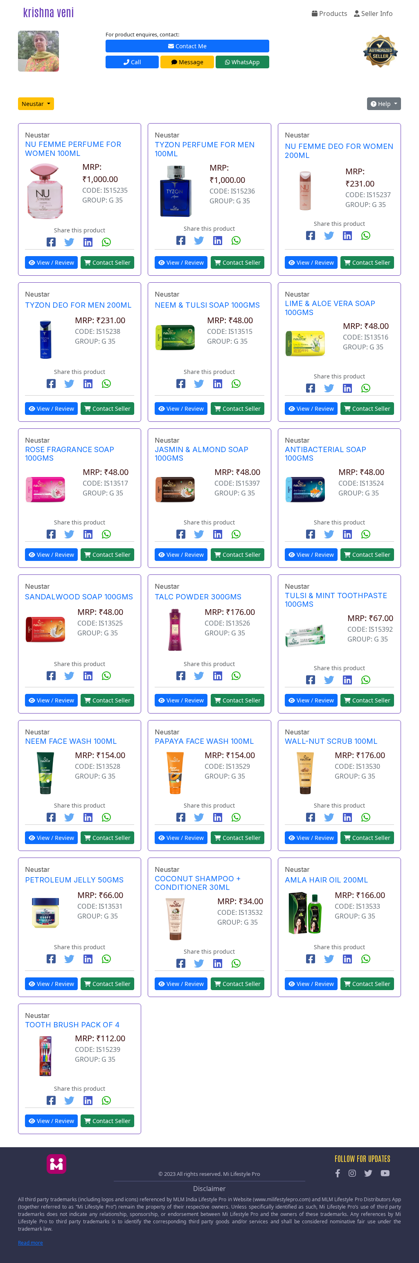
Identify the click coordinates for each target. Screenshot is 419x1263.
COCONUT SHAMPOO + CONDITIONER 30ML (198, 883)
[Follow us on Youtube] (385, 1173)
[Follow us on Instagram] (352, 1173)
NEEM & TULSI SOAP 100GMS (207, 305)
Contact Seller (111, 262)
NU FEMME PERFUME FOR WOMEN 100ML (73, 149)
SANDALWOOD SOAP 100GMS (79, 596)
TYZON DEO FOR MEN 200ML (78, 305)
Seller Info (376, 13)
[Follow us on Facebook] (338, 1173)
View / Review (54, 262)
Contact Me (190, 46)
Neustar (33, 104)
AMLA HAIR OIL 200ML (326, 880)
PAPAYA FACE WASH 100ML (204, 741)
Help (384, 104)
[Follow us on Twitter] (368, 1173)
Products (332, 13)
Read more (30, 1242)
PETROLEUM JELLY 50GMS (74, 880)
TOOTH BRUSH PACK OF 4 (72, 1024)
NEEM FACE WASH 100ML (71, 741)
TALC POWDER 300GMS (198, 596)
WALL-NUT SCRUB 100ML (331, 741)
